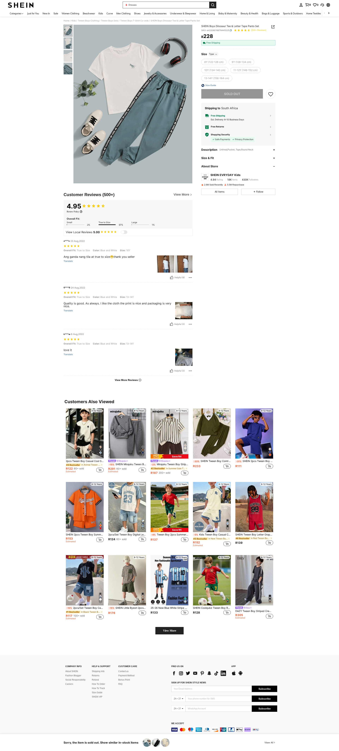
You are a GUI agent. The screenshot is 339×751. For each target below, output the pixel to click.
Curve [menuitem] (109, 13)
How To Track (98, 688)
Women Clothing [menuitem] (70, 13)
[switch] (124, 232)
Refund (95, 680)
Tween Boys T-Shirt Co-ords (134, 20)
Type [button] (211, 54)
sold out (232, 94)
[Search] (212, 5)
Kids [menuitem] (101, 13)
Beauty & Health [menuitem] (249, 13)
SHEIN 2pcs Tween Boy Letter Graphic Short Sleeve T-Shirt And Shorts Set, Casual (254, 461)
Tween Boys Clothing (88, 20)
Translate (68, 261)
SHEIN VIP (97, 697)
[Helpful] (172, 277)
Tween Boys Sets (109, 20)
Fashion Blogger (73, 675)
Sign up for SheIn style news (188, 682)
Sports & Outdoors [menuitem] (293, 13)
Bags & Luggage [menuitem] (270, 13)
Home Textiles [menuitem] (313, 13)
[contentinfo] (224, 730)
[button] (322, 5)
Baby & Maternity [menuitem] (227, 13)
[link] (308, 5)
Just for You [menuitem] (33, 13)
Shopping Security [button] (220, 134)
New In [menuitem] (46, 13)
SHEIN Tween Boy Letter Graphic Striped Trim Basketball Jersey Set (254, 534)
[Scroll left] (324, 13)
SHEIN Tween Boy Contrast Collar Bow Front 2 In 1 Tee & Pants (212, 461)
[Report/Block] (190, 277)
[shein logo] (21, 5)
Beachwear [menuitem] (89, 13)
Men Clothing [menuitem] (123, 13)
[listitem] (84, 442)
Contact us (123, 671)
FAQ (120, 684)
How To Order (98, 684)
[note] (169, 456)
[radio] (214, 62)
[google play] (240, 675)
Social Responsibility (75, 680)
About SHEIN (71, 671)
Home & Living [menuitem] (207, 13)
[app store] (233, 675)
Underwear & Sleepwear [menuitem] (183, 13)
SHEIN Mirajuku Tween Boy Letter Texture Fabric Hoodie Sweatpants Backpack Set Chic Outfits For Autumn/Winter (127, 464)
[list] (199, 673)
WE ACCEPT (177, 723)
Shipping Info (98, 671)
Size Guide (97, 692)
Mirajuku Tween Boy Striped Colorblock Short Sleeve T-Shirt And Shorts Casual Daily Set (169, 464)
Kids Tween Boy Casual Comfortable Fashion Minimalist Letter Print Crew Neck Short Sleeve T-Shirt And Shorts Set (212, 534)
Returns (95, 675)
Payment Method (126, 675)
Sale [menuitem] (55, 13)
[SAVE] (270, 94)
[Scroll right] (329, 13)
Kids (74, 20)
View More (169, 630)
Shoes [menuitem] (137, 13)
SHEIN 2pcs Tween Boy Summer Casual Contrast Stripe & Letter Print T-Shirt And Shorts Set (85, 534)
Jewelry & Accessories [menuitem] (155, 13)
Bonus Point (124, 680)
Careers (69, 684)
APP (233, 666)
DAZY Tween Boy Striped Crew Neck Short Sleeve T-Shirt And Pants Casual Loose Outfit (254, 611)
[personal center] (301, 5)
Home (66, 20)
